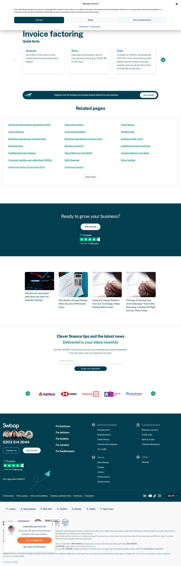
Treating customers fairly (60, 496)
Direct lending (128, 160)
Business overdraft (74, 146)
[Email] (90, 360)
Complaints (89, 496)
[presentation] (15, 59)
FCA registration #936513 (14, 479)
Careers (100, 467)
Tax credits (101, 449)
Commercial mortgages (107, 444)
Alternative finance (74, 124)
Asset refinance (16, 132)
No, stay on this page (34, 546)
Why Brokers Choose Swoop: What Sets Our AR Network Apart (73, 303)
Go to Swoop (34, 540)
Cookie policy (84, 26)
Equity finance (103, 439)
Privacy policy (95, 26)
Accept (39, 20)
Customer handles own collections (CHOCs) (30, 160)
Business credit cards (132, 139)
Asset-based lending (75, 132)
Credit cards (147, 434)
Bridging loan (127, 132)
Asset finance (128, 124)
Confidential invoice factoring (135, 146)
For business (63, 426)
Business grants (104, 434)
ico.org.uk (91, 546)
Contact (100, 472)
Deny (90, 20)
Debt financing (72, 160)
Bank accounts (148, 439)
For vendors (62, 444)
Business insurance (150, 430)
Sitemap (145, 462)
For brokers (62, 438)
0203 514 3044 (16, 442)
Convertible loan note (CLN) (78, 153)
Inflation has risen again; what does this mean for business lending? (37, 296)
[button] (176, 3)
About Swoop (103, 462)
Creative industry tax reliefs (135, 153)
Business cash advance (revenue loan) (27, 139)
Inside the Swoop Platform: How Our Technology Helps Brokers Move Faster (106, 303)
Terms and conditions (39, 496)
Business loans (15, 146)
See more (91, 177)
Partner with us (103, 477)
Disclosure (77, 496)
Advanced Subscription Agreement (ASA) (29, 124)
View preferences (142, 20)
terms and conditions (148, 554)
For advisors (62, 432)
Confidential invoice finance (22, 153)
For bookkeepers (65, 451)
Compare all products (151, 444)
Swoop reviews (103, 481)
